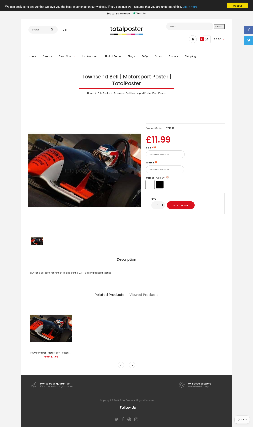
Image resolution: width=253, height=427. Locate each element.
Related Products (109, 294)
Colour (155, 177)
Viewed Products (144, 294)
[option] (84, 170)
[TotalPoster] (126, 33)
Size (148, 147)
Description (126, 259)
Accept (237, 5)
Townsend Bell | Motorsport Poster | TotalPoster (56, 352)
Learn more (190, 6)
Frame (150, 162)
